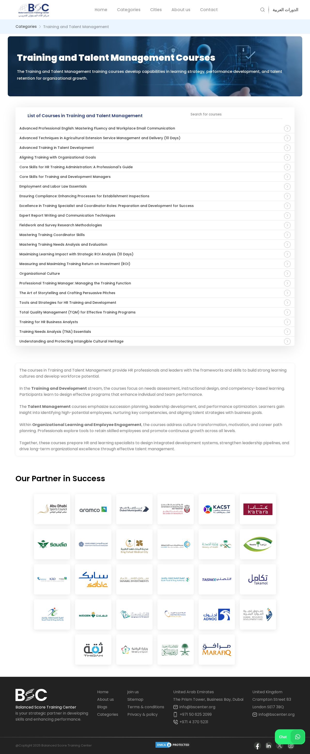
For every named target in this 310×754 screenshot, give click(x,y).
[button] (283, 9)
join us (133, 692)
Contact (209, 10)
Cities (156, 10)
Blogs (102, 707)
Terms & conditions (145, 707)
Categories (128, 10)
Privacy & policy (142, 714)
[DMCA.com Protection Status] (173, 745)
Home (101, 10)
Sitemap (135, 699)
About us (180, 10)
